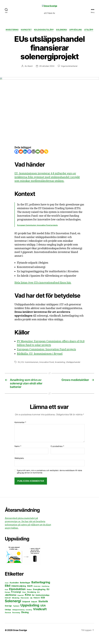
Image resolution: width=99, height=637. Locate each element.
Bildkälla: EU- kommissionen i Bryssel (40, 353)
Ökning (25, 612)
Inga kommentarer (69, 66)
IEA (38, 592)
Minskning (15, 598)
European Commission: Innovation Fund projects (37, 225)
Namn (17, 446)
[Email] (38, 151)
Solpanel (26, 601)
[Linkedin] (25, 151)
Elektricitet (37, 586)
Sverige (8, 606)
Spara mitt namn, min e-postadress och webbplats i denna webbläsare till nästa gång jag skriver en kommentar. (49, 471)
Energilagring (39, 589)
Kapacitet (26, 30)
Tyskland (16, 606)
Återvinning (16, 612)
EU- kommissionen (29, 362)
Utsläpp (88, 30)
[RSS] (42, 151)
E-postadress (57, 446)
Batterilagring (40, 582)
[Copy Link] (46, 151)
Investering (12, 30)
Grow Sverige (20, 630)
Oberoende (25, 598)
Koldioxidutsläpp (44, 30)
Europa (7, 592)
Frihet (24, 592)
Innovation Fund (46, 362)
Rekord (36, 598)
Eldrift (30, 586)
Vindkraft (40, 609)
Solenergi (61, 30)
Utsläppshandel (73, 362)
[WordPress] (33, 151)
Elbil (7, 585)
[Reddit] (21, 151)
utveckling (29, 610)
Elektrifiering (45, 586)
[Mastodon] (29, 151)
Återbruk (8, 612)
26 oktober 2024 (46, 66)
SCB (43, 597)
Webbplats (19, 458)
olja (31, 598)
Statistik (43, 601)
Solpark (34, 602)
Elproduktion (17, 589)
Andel (6, 583)
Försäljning (31, 592)
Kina (28, 594)
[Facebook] (16, 151)
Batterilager (25, 582)
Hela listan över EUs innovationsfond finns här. (42, 282)
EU (19, 362)
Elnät (6, 589)
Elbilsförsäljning (18, 586)
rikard (29, 66)
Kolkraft (8, 598)
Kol (33, 595)
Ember (29, 589)
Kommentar (20, 422)
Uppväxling (75, 30)
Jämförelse (10, 595)
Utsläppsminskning (18, 610)
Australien (14, 582)
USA (43, 605)
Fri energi (16, 592)
